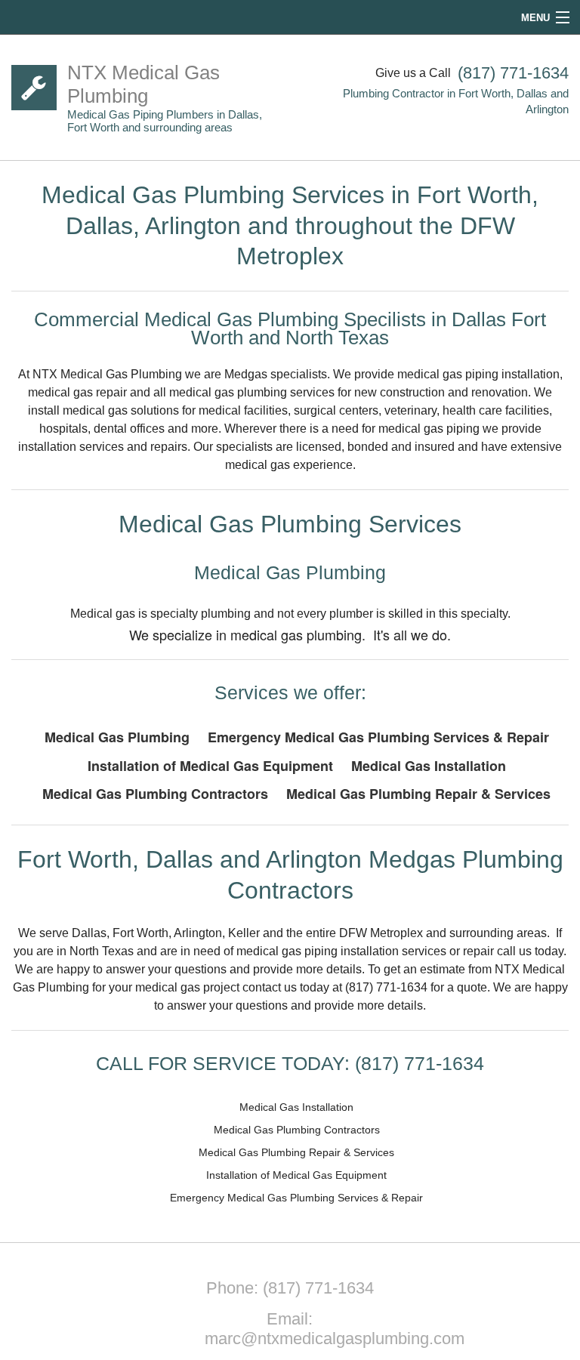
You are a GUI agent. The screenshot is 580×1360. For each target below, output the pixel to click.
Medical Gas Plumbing (117, 737)
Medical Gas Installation (428, 766)
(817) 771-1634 (513, 72)
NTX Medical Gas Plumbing (143, 84)
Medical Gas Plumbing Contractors (155, 793)
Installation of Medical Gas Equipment (210, 766)
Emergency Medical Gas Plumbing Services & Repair (378, 737)
